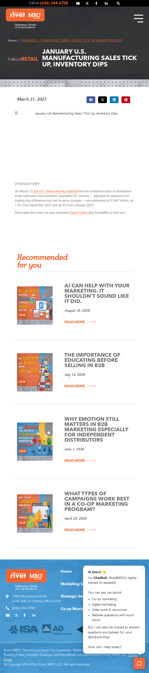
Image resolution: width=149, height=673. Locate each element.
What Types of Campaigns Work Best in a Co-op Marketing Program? (96, 501)
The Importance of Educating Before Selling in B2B (92, 360)
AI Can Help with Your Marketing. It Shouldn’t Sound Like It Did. (97, 293)
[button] (116, 3)
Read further (79, 213)
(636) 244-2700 (54, 3)
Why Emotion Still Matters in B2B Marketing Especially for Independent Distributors (96, 430)
